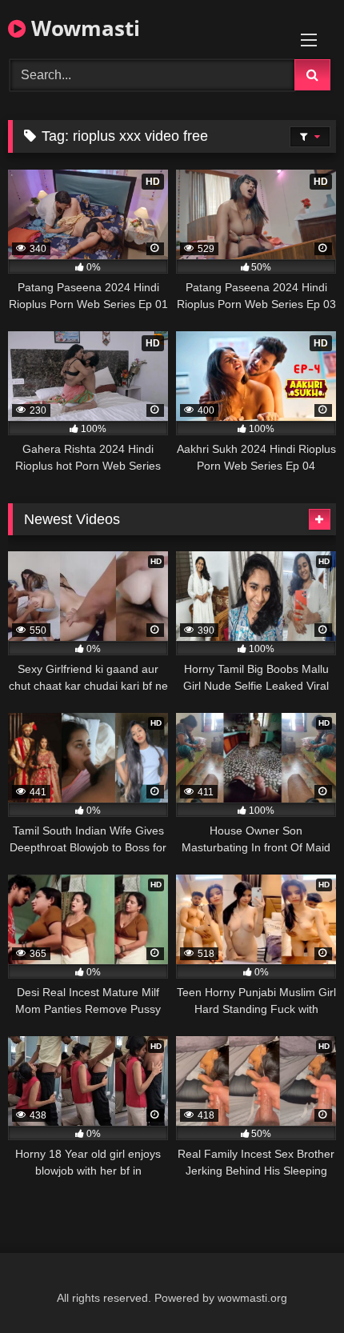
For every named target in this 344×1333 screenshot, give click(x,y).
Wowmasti (83, 28)
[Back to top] (294, 1285)
